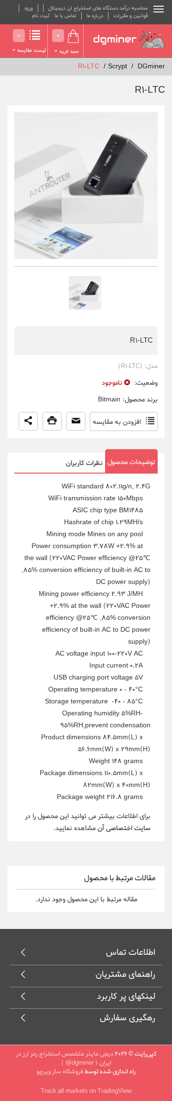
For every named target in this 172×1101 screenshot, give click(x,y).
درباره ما (94, 16)
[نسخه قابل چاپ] (52, 421)
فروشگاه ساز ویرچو (60, 1071)
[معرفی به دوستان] (76, 421)
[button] (28, 421)
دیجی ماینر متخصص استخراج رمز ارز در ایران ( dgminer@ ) (64, 1058)
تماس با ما (65, 16)
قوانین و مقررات (130, 16)
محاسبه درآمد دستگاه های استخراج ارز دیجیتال (98, 8)
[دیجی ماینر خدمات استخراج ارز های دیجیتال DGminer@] (129, 38)
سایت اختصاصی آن (123, 828)
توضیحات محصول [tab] (131, 462)
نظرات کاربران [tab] (84, 463)
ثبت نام (41, 16)
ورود (28, 8)
